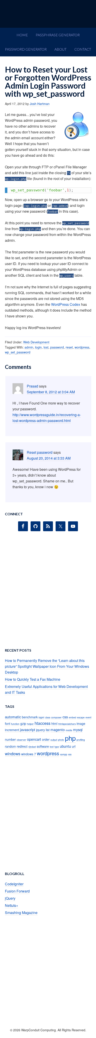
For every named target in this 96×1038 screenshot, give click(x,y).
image (81, 723)
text (52, 746)
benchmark (30, 717)
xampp (63, 754)
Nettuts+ (11, 905)
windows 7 (28, 754)
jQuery (10, 898)
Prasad (32, 386)
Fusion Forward (17, 891)
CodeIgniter (14, 883)
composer (56, 717)
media (69, 730)
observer (21, 739)
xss (69, 754)
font (7, 723)
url (73, 746)
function (15, 724)
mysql (78, 729)
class (47, 717)
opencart (34, 739)
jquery (40, 730)
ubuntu (65, 746)
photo (61, 739)
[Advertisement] (48, 591)
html (54, 723)
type (56, 746)
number (10, 739)
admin (29, 347)
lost (46, 347)
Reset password (39, 452)
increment (12, 730)
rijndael (32, 746)
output (53, 739)
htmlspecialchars (67, 724)
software (43, 746)
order (46, 739)
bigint (41, 717)
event (88, 717)
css (65, 716)
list (48, 730)
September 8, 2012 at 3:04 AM (51, 391)
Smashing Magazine (21, 912)
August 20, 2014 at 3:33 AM (49, 458)
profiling (81, 739)
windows (12, 753)
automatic (13, 716)
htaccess (42, 723)
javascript (27, 729)
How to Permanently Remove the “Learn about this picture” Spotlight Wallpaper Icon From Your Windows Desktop (47, 666)
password (57, 347)
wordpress (82, 347)
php (70, 738)
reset (69, 347)
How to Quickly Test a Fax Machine (32, 679)
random (10, 746)
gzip (23, 723)
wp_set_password (17, 352)
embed (72, 717)
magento (57, 729)
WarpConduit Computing (48, 14)
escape (81, 717)
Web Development (36, 342)
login (38, 347)
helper (30, 724)
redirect (22, 746)
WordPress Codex (65, 304)
